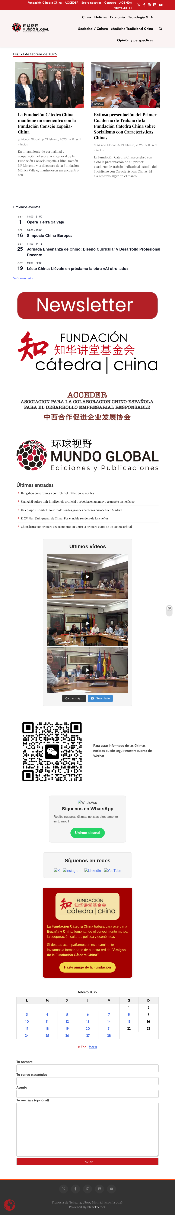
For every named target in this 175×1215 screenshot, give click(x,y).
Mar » (93, 1047)
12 (67, 1021)
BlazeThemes (96, 1207)
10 (27, 1021)
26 (67, 1036)
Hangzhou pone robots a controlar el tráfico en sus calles (57, 493)
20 (88, 1029)
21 (109, 1029)
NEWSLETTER (123, 8)
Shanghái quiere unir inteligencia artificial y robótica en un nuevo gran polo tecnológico (77, 501)
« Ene (82, 1047)
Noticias (100, 17)
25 (47, 1036)
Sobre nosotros (91, 2)
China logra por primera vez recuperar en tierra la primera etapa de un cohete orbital (76, 526)
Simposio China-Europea (50, 235)
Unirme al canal (87, 833)
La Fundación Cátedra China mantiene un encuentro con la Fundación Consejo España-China (47, 123)
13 (87, 1021)
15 (129, 1021)
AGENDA (125, 2)
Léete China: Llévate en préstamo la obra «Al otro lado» (77, 268)
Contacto (110, 2)
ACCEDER (71, 2)
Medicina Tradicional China (132, 28)
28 (109, 1036)
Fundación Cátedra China (45, 2)
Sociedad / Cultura (93, 28)
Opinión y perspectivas (135, 40)
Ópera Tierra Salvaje (45, 222)
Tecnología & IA (140, 17)
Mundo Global (30, 139)
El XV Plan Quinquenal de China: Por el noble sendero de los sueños (64, 518)
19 (67, 1029)
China (86, 17)
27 (88, 1036)
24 (27, 1036)
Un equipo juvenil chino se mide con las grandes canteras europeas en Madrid (71, 510)
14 (109, 1021)
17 (26, 1029)
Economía (117, 17)
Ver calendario (23, 278)
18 (47, 1029)
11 (47, 1021)
